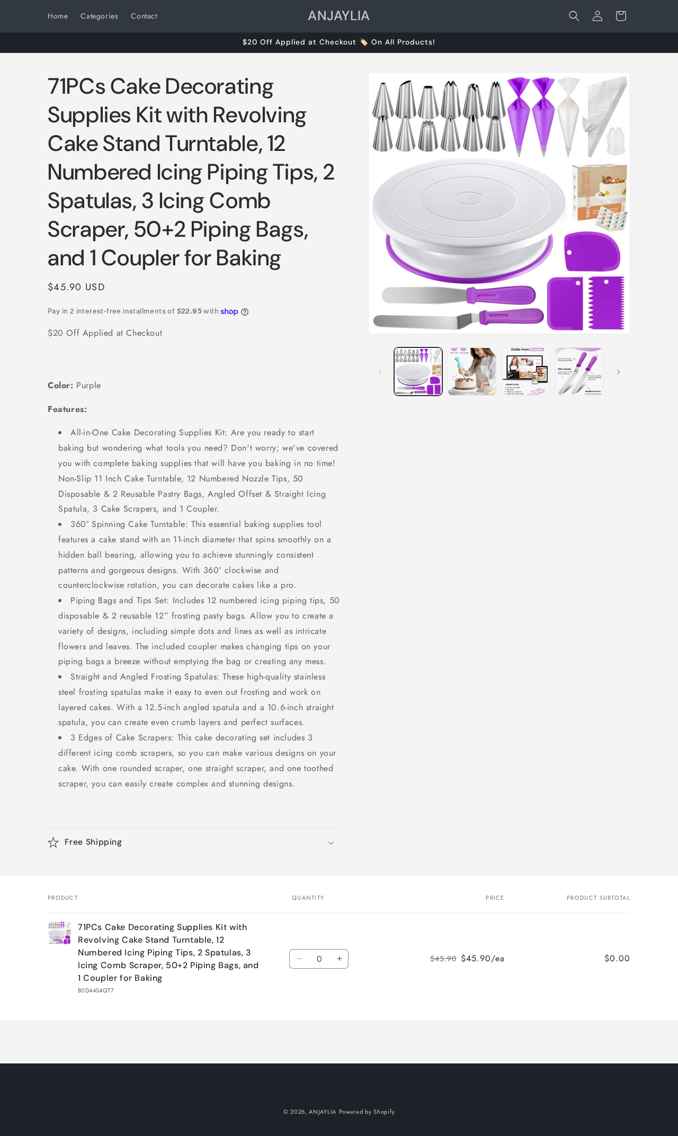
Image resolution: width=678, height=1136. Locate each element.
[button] (574, 16)
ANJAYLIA (322, 1111)
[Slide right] (618, 371)
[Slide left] (379, 371)
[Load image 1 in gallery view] (418, 371)
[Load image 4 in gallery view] (579, 371)
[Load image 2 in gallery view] (472, 371)
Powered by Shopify (367, 1111)
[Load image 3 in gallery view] (526, 371)
